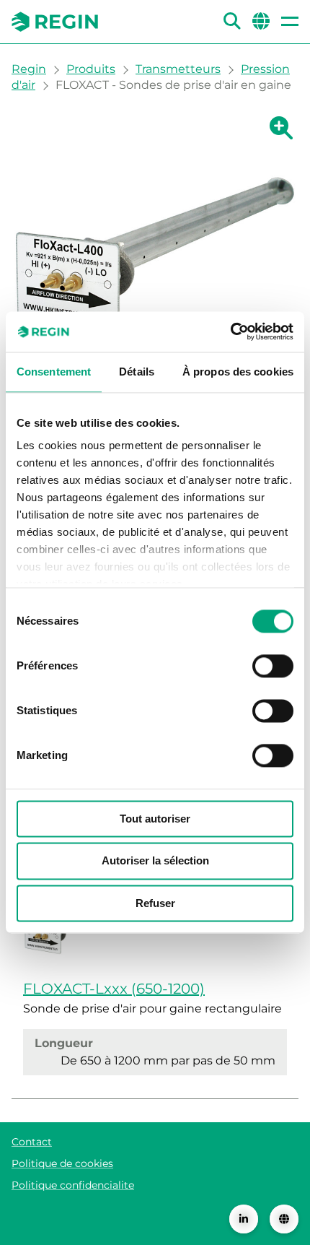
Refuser (155, 903)
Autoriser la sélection (155, 861)
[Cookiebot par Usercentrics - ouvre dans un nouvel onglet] (230, 331)
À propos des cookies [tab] (237, 371)
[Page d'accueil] (55, 22)
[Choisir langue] (284, 1219)
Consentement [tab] (54, 371)
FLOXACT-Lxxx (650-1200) (114, 988)
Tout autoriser (155, 818)
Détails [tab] (136, 371)
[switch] (272, 665)
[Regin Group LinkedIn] (243, 1219)
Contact (32, 1141)
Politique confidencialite (73, 1185)
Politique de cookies (62, 1163)
